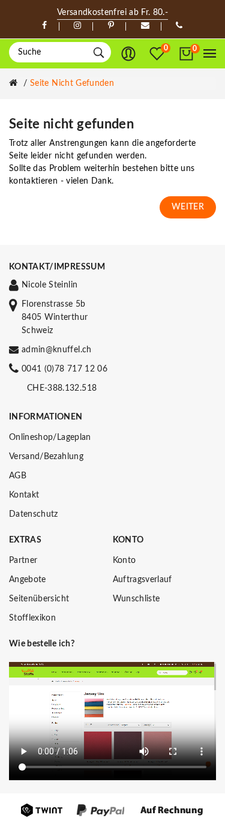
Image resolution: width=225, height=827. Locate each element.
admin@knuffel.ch (57, 350)
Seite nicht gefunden (72, 83)
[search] (98, 52)
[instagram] (77, 26)
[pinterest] (111, 26)
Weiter (188, 207)
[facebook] (44, 26)
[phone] (179, 26)
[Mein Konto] (128, 54)
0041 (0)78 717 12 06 (64, 369)
